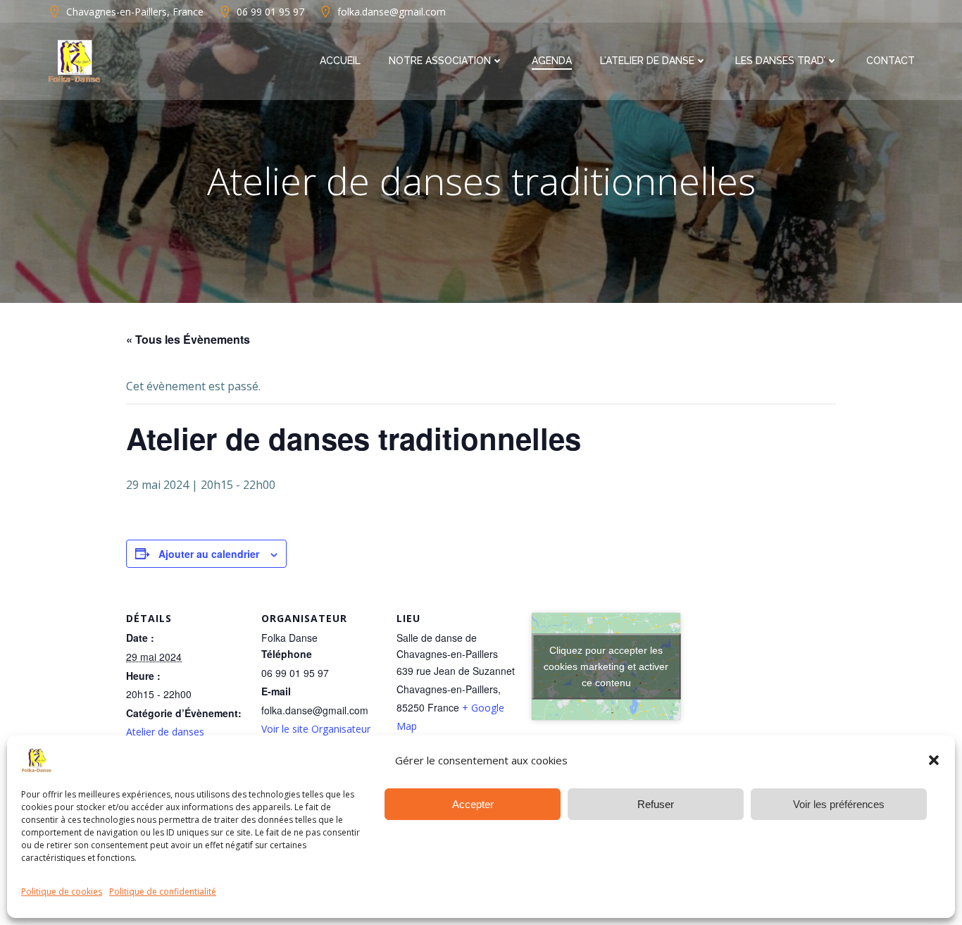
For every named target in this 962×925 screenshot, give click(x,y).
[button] (934, 760)
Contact (890, 60)
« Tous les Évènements (188, 339)
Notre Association (440, 60)
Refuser (655, 804)
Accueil (340, 60)
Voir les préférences (839, 804)
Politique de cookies (61, 892)
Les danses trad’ (780, 60)
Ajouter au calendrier (208, 554)
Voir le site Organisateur (315, 728)
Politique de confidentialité (162, 892)
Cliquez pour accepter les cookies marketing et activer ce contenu (606, 666)
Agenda (552, 60)
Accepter (473, 804)
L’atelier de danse (647, 60)
